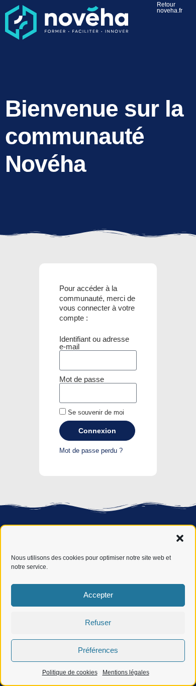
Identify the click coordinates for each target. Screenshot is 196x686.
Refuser (98, 622)
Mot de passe (81, 379)
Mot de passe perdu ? (91, 450)
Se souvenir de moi (95, 412)
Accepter (98, 595)
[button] (180, 538)
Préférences (98, 650)
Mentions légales (126, 672)
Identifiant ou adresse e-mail (94, 342)
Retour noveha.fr (169, 7)
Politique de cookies (69, 672)
